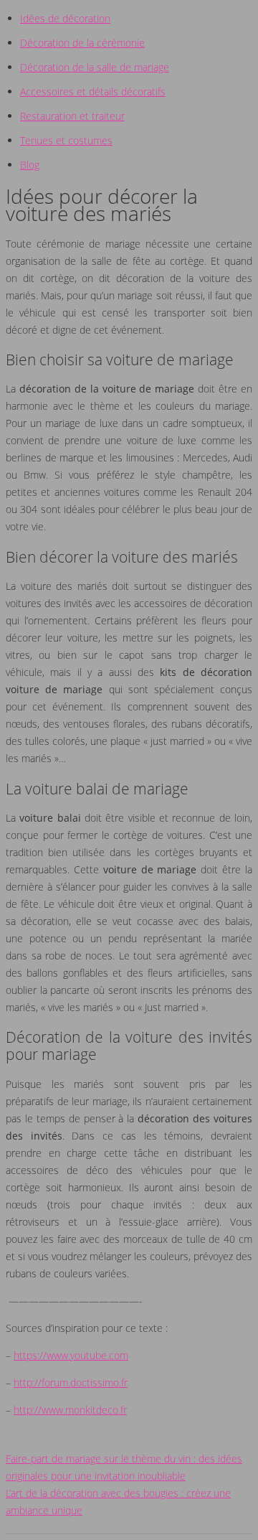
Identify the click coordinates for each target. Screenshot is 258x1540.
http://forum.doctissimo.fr (71, 1382)
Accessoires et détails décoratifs (93, 91)
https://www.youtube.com (71, 1355)
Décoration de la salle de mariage (94, 67)
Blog (29, 165)
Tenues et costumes (66, 140)
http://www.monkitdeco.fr (70, 1410)
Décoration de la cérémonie (82, 43)
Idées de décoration (65, 18)
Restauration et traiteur (72, 116)
